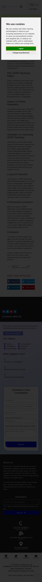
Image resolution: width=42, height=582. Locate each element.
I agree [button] (21, 48)
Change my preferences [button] (21, 53)
